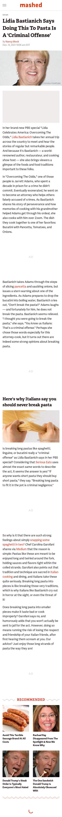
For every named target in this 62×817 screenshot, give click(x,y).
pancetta (20, 286)
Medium (21, 549)
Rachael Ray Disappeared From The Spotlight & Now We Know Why (45, 740)
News (5, 15)
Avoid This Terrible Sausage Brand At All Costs (14, 738)
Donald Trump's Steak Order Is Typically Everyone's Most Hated (15, 784)
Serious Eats (44, 462)
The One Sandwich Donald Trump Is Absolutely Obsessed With (44, 785)
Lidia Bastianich (22, 137)
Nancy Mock (12, 41)
